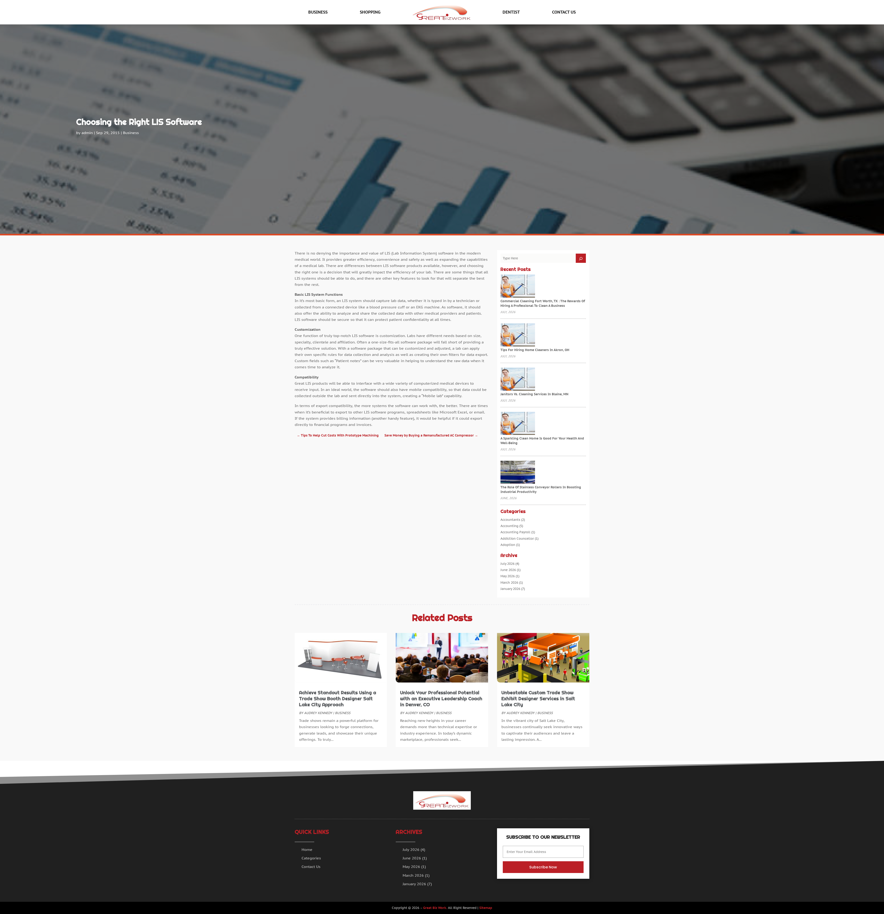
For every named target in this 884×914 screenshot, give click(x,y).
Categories (311, 858)
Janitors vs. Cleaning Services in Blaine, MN (534, 394)
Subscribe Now (543, 867)
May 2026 (507, 576)
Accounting (509, 526)
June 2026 (508, 570)
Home (307, 849)
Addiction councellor (517, 538)
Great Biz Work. (435, 908)
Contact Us (564, 12)
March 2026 (509, 582)
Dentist (511, 12)
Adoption (507, 545)
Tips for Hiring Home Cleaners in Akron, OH (534, 350)
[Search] (581, 258)
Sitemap (485, 908)
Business (318, 12)
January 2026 (510, 589)
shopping (370, 12)
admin (87, 132)
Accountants (510, 520)
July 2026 (507, 564)
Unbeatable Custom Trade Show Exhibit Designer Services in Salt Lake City (538, 699)
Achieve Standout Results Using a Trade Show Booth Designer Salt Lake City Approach (337, 699)
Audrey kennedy (318, 713)
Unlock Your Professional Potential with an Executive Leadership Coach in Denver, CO (441, 699)
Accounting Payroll (515, 532)
